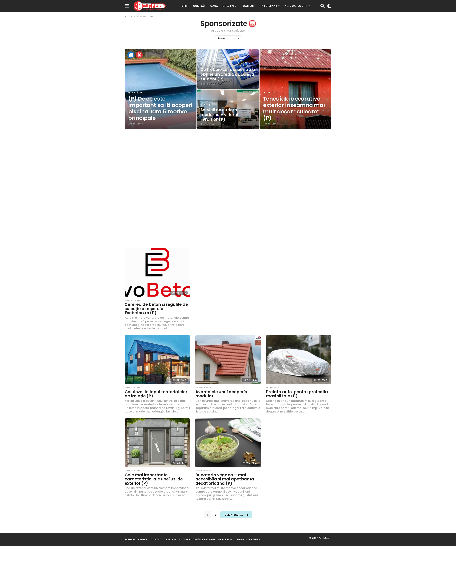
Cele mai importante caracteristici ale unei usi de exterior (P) (154, 479)
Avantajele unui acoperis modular (221, 394)
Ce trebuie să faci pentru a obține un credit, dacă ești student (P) (227, 74)
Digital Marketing (247, 539)
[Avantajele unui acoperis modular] (228, 359)
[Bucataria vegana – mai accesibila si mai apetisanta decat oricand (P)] (228, 442)
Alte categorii (295, 6)
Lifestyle (229, 6)
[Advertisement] (228, 163)
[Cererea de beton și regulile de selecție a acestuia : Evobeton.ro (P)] (157, 272)
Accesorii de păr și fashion (197, 539)
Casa (214, 6)
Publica (171, 539)
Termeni (130, 539)
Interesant (269, 6)
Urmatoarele (234, 515)
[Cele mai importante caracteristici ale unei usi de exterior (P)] (157, 442)
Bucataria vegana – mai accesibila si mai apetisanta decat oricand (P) (224, 479)
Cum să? (199, 6)
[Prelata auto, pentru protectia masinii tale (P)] (298, 359)
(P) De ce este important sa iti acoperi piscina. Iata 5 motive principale (160, 108)
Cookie (142, 539)
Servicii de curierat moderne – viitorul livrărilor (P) (219, 114)
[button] (127, 5)
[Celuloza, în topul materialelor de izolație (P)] (157, 359)
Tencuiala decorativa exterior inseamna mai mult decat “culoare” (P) (294, 108)
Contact (157, 539)
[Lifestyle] (139, 54)
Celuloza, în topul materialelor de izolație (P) (156, 394)
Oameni (248, 6)
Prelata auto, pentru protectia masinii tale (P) (297, 394)
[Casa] (130, 54)
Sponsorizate (132, 300)
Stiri (185, 6)
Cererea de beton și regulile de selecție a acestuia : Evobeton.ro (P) (156, 309)
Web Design (225, 539)
